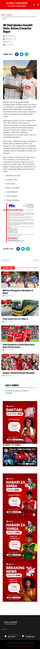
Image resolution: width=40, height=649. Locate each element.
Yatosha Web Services (24, 646)
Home (3, 15)
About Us (4, 629)
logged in (18, 391)
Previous (6, 260)
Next (35, 260)
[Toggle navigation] (38, 4)
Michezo (9, 15)
